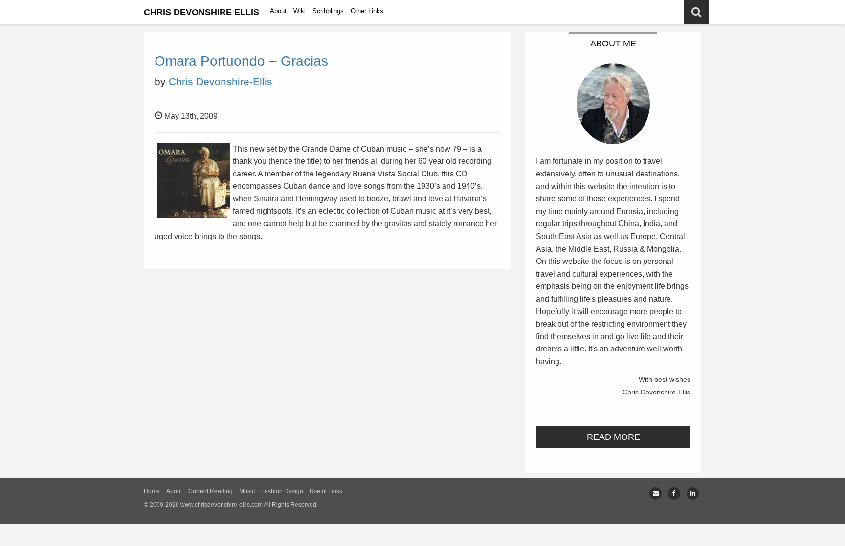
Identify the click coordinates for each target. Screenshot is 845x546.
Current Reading (210, 491)
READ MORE (613, 437)
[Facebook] (674, 493)
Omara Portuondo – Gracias (241, 60)
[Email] (655, 493)
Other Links (367, 11)
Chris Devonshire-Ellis (220, 81)
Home (152, 491)
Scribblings (328, 11)
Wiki (299, 11)
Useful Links (326, 491)
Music (247, 491)
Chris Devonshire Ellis (201, 12)
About (278, 11)
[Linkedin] (693, 493)
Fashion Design (282, 491)
